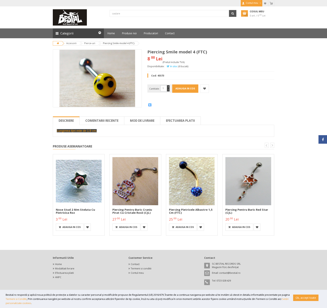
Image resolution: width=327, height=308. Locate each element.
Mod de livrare (142, 121)
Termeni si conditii (141, 268)
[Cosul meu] (271, 3)
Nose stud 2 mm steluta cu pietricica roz (75, 211)
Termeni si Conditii (16, 299)
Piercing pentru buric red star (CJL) (246, 211)
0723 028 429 (223, 280)
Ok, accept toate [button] (306, 297)
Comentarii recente (101, 121)
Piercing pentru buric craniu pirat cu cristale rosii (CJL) (132, 211)
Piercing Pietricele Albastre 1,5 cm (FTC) (191, 211)
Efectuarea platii (180, 121)
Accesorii (71, 43)
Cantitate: (154, 88)
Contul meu (137, 272)
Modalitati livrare (64, 268)
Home (58, 264)
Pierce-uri (89, 43)
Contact (135, 264)
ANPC (58, 277)
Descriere (66, 121)
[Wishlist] (265, 3)
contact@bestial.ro (230, 272)
